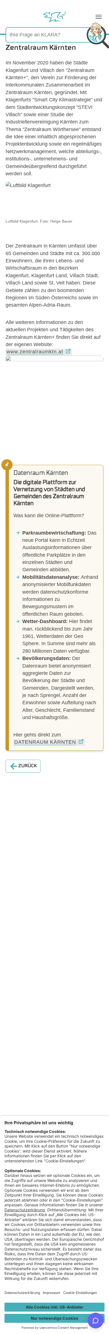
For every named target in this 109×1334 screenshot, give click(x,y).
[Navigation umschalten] (98, 17)
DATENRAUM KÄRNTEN (45, 742)
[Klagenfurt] (54, 17)
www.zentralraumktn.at (34, 352)
